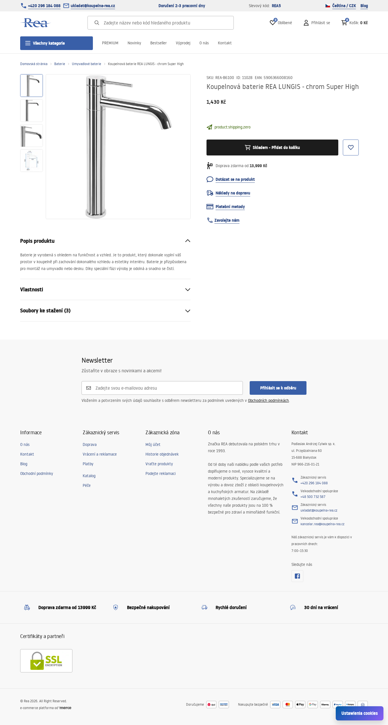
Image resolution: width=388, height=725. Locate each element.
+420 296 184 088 (44, 6)
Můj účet (152, 444)
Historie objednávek (162, 454)
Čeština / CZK (344, 6)
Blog (364, 6)
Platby (88, 463)
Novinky (134, 42)
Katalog (89, 475)
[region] (31, 146)
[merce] (65, 708)
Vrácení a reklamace (100, 454)
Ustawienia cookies (359, 713)
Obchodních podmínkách (268, 400)
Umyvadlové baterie (86, 64)
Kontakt (225, 42)
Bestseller (158, 42)
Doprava (90, 444)
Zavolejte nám (226, 220)
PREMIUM (110, 42)
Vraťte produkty (159, 463)
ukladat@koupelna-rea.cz (93, 6)
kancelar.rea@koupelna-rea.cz (323, 524)
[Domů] (35, 22)
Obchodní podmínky (36, 473)
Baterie (59, 64)
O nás (204, 42)
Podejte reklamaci (160, 473)
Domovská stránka (33, 64)
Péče (87, 485)
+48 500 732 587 (313, 497)
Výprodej (183, 42)
